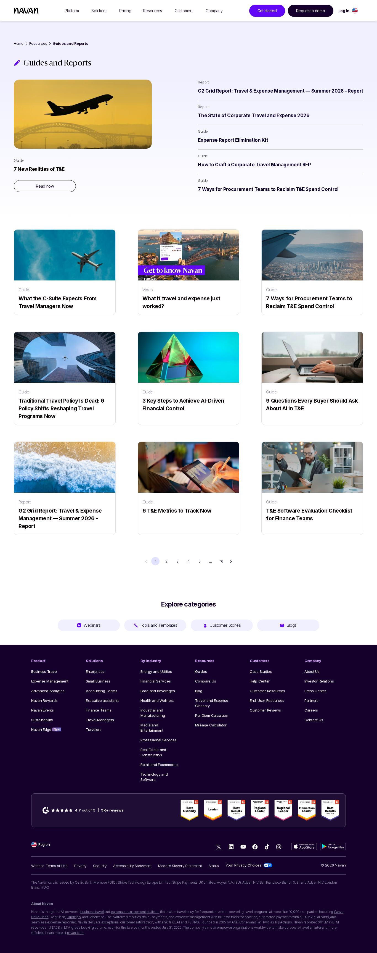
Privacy (80, 865)
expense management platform (135, 912)
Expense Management (49, 681)
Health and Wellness (157, 700)
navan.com (75, 933)
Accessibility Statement (132, 865)
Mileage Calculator (210, 725)
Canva (338, 912)
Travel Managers (100, 720)
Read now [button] (45, 186)
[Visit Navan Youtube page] (243, 847)
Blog (198, 691)
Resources (38, 43)
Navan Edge (45, 729)
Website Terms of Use (49, 865)
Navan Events (42, 710)
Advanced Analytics (47, 691)
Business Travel (44, 671)
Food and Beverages (157, 691)
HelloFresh (39, 917)
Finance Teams (98, 710)
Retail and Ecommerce (159, 764)
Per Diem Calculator (211, 715)
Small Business (98, 681)
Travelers (94, 729)
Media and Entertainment (151, 728)
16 (221, 561)
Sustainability (42, 720)
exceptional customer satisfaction (127, 922)
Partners (311, 700)
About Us (312, 671)
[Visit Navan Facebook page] (255, 847)
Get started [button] (267, 10)
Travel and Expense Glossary (211, 703)
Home (18, 43)
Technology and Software (154, 777)
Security (100, 865)
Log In (343, 10)
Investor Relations (319, 681)
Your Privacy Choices (243, 865)
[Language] (355, 10)
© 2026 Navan (333, 865)
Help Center (260, 681)
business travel (92, 912)
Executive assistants (103, 700)
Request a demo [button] (310, 10)
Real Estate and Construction (153, 752)
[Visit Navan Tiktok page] (267, 847)
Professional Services (158, 740)
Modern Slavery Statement (180, 865)
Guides (201, 671)
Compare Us (205, 681)
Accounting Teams (101, 691)
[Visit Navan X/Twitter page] (219, 847)
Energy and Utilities (156, 671)
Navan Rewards (44, 700)
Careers (311, 710)
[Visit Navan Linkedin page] (231, 847)
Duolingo (74, 917)
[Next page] (231, 561)
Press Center (315, 691)
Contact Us (313, 720)
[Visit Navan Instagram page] (278, 847)
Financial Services (155, 681)
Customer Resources (267, 691)
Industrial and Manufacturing (152, 713)
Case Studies (261, 671)
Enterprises (95, 671)
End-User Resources (267, 700)
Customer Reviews (265, 710)
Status (214, 865)
